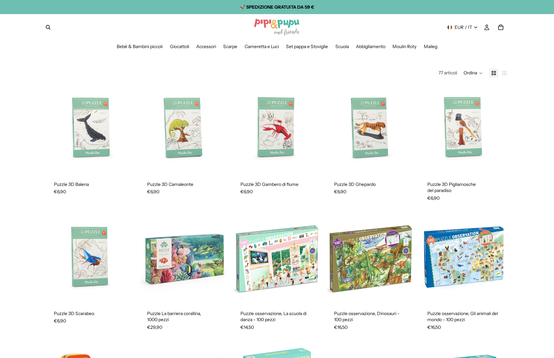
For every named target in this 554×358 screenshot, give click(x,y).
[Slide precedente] (55, 129)
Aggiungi (223, 163)
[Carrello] (501, 27)
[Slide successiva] (124, 129)
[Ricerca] (48, 27)
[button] (473, 73)
